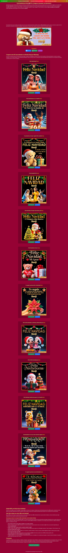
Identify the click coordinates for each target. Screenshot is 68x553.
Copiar (41, 50)
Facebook (29, 50)
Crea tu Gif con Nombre (34, 545)
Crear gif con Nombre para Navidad (37, 1)
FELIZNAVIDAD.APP (4, 1)
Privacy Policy (38, 551)
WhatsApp (35, 50)
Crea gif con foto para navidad (23, 1)
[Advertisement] (34, 17)
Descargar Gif (31, 92)
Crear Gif (37, 92)
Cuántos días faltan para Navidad (50, 1)
